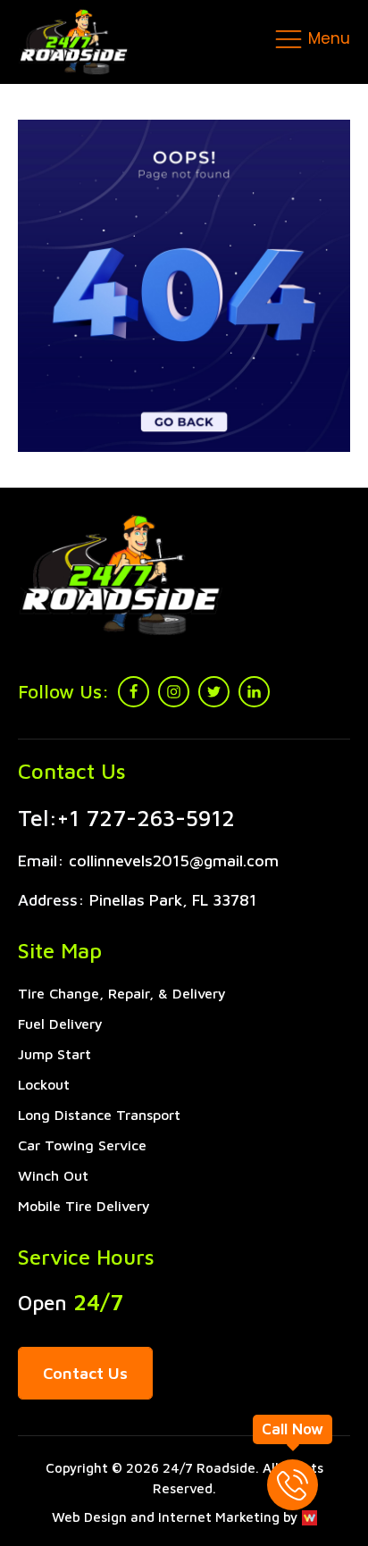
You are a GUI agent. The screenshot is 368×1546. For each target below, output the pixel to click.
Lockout (44, 1084)
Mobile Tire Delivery (84, 1206)
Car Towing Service (82, 1145)
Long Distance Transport (99, 1115)
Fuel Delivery (60, 1023)
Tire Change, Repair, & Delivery (122, 993)
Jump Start (54, 1054)
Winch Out (53, 1175)
